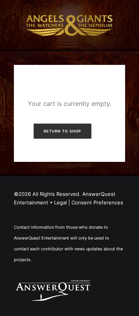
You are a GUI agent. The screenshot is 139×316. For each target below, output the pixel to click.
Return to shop (62, 131)
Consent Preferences (97, 202)
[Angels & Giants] (69, 25)
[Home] (53, 290)
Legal (60, 202)
